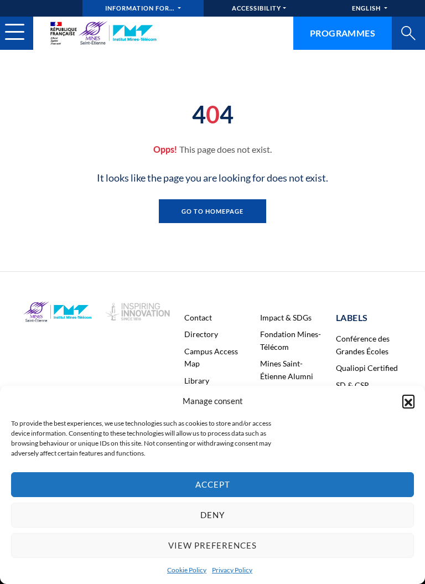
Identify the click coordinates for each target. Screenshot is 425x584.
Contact (198, 317)
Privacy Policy (232, 570)
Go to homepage (212, 211)
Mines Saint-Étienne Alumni (286, 369)
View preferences (212, 545)
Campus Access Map (211, 357)
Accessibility (256, 8)
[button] (408, 400)
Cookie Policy (186, 570)
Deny (212, 515)
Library (196, 380)
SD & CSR (352, 385)
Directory (201, 334)
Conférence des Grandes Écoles (363, 344)
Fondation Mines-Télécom (290, 340)
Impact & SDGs (286, 317)
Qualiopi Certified (367, 368)
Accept (212, 484)
